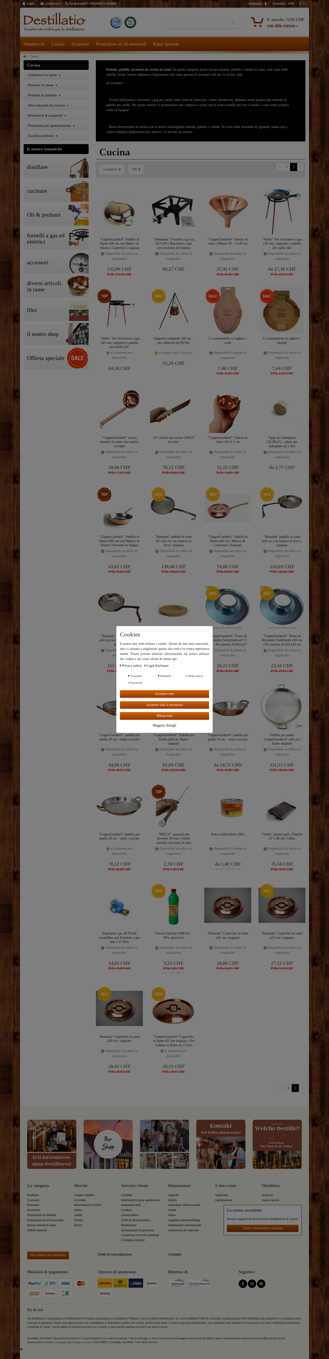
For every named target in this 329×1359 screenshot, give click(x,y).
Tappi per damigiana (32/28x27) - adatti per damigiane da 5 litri (281, 442)
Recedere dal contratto (48, 1255)
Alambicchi (34, 44)
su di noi (267, 1195)
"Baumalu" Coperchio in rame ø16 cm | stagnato (227, 935)
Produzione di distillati (41, 1215)
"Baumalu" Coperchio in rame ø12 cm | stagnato (282, 935)
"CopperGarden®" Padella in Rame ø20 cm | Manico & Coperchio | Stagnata (228, 541)
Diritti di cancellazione (135, 1220)
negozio (173, 1195)
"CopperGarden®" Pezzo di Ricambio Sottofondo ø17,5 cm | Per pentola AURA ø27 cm (228, 640)
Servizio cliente (134, 1185)
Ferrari (78, 1220)
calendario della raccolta (184, 1205)
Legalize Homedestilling (184, 1220)
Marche (80, 1185)
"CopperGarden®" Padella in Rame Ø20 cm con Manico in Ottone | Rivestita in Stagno (119, 541)
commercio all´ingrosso (183, 1230)
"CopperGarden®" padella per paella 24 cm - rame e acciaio (119, 836)
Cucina (58, 44)
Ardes (78, 1210)
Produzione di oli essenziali (121, 44)
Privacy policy (132, 665)
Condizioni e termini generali (140, 1235)
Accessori (80, 44)
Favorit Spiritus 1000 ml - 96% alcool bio (173, 935)
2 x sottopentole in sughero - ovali (227, 341)
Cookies (126, 1210)
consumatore (129, 1215)
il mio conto (225, 1185)
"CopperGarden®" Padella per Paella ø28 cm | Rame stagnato (173, 739)
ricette (172, 1210)
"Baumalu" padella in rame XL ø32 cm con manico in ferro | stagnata (173, 541)
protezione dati (131, 1205)
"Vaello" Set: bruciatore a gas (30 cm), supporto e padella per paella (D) (282, 243)
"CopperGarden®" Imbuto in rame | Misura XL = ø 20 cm (228, 242)
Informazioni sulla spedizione (140, 1200)
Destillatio (271, 1185)
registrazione (223, 1200)
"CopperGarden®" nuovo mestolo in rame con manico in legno (119, 442)
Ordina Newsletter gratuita (263, 1228)
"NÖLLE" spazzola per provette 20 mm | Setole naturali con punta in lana (173, 838)
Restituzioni (129, 1225)
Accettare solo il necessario (164, 705)
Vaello (78, 1215)
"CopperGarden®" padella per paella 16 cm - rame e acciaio (227, 737)
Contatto (126, 1195)
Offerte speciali (37, 1230)
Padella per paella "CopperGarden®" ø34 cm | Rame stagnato (282, 739)
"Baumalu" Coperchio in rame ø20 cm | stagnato (119, 1039)
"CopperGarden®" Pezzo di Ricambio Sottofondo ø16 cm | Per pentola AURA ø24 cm (282, 640)
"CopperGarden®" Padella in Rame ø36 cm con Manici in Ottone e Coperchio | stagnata (119, 243)
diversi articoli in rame (41, 1225)
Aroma (172, 1200)
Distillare (33, 1195)
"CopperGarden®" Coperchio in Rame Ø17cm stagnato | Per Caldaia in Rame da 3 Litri (173, 1041)
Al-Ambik (80, 1200)
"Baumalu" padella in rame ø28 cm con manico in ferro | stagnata (282, 541)
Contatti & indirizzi (133, 1240)
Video (172, 1215)
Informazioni (179, 1185)
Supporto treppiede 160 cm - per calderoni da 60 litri (173, 341)
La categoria (38, 1185)
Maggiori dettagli (164, 725)
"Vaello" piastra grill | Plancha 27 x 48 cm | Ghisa (282, 836)
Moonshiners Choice (87, 1205)
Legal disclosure (157, 665)
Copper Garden (84, 1195)
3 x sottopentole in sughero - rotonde (282, 341)
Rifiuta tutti (164, 716)
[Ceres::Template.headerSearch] (233, 23)
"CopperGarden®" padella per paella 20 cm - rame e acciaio (119, 737)
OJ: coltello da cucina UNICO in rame (173, 440)
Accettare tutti (164, 694)
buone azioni (270, 1200)
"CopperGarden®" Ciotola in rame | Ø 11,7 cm (228, 440)
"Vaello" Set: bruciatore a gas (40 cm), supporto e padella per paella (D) (119, 342)
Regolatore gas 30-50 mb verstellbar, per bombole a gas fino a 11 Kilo (119, 937)
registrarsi (221, 1195)
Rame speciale (166, 44)
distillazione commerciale (184, 1225)
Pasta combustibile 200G (228, 834)
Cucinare (33, 1200)
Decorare (33, 1205)
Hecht (78, 1225)
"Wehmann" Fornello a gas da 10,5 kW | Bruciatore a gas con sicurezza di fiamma (173, 243)
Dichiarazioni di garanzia (137, 1230)
